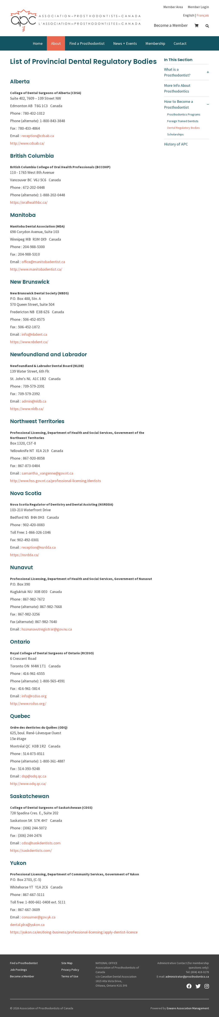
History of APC (176, 144)
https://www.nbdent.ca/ (29, 341)
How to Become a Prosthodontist (178, 104)
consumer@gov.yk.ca (38, 917)
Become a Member (171, 25)
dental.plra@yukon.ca (27, 924)
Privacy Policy (70, 970)
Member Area (173, 7)
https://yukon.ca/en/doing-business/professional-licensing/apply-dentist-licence (74, 932)
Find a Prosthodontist (87, 43)
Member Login (198, 7)
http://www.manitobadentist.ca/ (36, 269)
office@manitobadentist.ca (43, 261)
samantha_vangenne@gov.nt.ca (47, 473)
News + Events (125, 43)
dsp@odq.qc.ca (34, 776)
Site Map (67, 963)
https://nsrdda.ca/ (24, 554)
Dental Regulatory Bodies (183, 128)
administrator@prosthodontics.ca (187, 976)
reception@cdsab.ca (38, 135)
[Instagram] (206, 986)
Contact (180, 43)
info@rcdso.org (34, 695)
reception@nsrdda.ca (39, 547)
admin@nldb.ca (34, 401)
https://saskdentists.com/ (31, 850)
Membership (155, 43)
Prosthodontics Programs (183, 114)
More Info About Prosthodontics (177, 88)
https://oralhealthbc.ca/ (28, 202)
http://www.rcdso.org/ (28, 703)
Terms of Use (69, 976)
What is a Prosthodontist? (177, 72)
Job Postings (18, 970)
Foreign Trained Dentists (182, 121)
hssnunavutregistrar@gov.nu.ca (47, 629)
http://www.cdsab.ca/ (27, 143)
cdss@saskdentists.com (41, 842)
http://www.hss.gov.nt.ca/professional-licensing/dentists (55, 480)
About (56, 43)
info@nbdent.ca (34, 334)
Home (38, 43)
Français (203, 15)
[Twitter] (198, 986)
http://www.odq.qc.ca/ (28, 783)
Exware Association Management (188, 1008)
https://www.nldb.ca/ (27, 408)
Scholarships (175, 134)
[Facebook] (189, 986)
